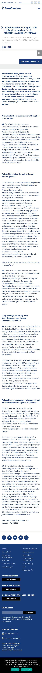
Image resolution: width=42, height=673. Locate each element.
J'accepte (15, 670)
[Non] (39, 665)
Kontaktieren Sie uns (9, 564)
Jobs (20, 3)
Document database (30, 549)
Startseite (5, 549)
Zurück (7, 46)
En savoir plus (26, 670)
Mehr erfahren (11, 579)
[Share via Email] (20, 537)
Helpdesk (10, 3)
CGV (24, 567)
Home (4, 37)
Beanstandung (28, 564)
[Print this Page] (26, 537)
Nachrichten (13, 37)
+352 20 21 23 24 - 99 (12, 638)
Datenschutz (27, 555)
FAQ (16, 3)
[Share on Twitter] (4, 537)
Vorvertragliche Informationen (28, 559)
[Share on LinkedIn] (15, 537)
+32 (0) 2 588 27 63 (11, 634)
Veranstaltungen (7, 567)
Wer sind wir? (6, 552)
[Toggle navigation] (38, 8)
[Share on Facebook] (9, 537)
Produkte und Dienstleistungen (7, 556)
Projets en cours (28, 552)
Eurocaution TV (28, 570)
